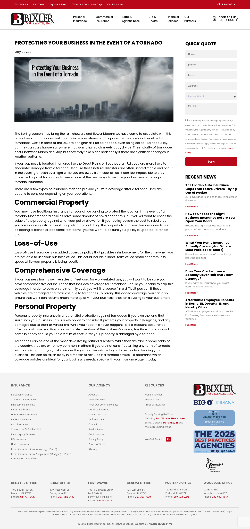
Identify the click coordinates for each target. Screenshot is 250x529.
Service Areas (95, 429)
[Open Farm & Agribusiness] (141, 19)
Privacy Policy (95, 439)
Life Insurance (19, 439)
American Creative (160, 524)
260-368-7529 (143, 496)
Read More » (191, 206)
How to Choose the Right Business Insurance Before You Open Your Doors (210, 217)
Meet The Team (97, 399)
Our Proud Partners (99, 409)
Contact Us (94, 424)
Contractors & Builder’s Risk (26, 429)
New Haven (178, 418)
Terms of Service (97, 444)
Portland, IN (170, 422)
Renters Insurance (21, 419)
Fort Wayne (163, 418)
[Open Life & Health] (160, 19)
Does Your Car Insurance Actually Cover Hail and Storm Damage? (209, 275)
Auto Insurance (19, 424)
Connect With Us (97, 414)
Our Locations (115, 4)
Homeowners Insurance (24, 414)
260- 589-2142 (66, 496)
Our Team (39, 4)
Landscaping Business (23, 434)
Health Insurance (20, 444)
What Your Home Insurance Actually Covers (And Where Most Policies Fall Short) (208, 246)
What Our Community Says (87, 4)
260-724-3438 (27, 496)
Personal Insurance (21, 394)
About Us (93, 394)
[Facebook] (168, 439)
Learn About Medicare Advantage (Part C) (34, 449)
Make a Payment (154, 394)
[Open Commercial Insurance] (115, 19)
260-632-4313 (104, 500)
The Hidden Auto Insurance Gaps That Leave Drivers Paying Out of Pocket (211, 189)
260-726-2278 (181, 496)
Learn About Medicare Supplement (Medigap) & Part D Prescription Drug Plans (41, 456)
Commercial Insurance (23, 399)
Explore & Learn (58, 4)
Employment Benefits (23, 404)
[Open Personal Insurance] (89, 19)
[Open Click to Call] (234, 4)
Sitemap (92, 449)
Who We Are (21, 4)
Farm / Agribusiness (22, 409)
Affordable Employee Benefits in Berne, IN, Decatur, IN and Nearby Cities (209, 303)
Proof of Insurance (155, 404)
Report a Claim (153, 399)
